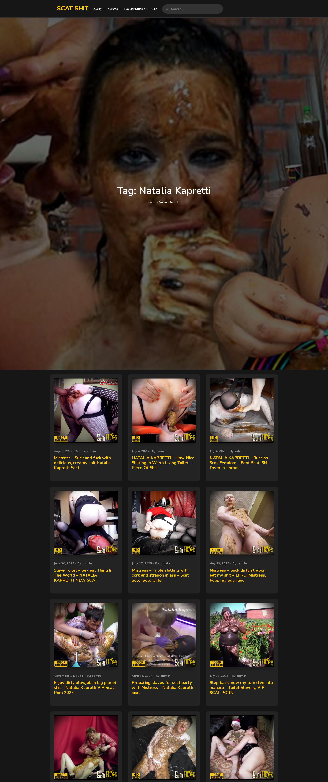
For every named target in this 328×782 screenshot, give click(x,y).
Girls (154, 9)
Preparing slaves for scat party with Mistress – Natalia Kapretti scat (162, 688)
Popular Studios (134, 9)
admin (91, 451)
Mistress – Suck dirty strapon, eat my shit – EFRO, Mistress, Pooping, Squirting (238, 575)
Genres (113, 9)
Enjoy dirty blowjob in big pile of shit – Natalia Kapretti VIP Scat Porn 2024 (85, 688)
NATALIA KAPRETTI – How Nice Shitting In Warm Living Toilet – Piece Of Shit (163, 463)
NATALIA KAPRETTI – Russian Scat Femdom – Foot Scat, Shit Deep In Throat (239, 463)
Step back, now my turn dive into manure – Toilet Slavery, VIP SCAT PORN (241, 688)
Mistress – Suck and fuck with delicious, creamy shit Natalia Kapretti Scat (82, 463)
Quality (97, 9)
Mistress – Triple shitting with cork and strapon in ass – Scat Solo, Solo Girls (160, 575)
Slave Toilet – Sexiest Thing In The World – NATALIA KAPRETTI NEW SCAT (83, 575)
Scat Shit (72, 8)
